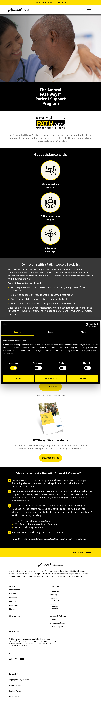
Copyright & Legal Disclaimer (20, 679)
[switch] (38, 368)
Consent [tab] (17, 332)
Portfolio (54, 586)
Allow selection (50, 378)
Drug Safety (14, 696)
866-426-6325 (24, 532)
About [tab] (83, 332)
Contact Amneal (15, 691)
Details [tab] (51, 332)
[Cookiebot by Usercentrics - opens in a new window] (87, 325)
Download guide (50, 457)
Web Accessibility (16, 685)
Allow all (82, 378)
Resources (14, 631)
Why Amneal (14, 616)
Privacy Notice (14, 674)
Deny (18, 378)
